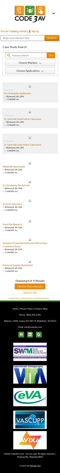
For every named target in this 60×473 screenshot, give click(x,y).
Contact (38, 309)
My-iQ (35, 31)
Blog (45, 309)
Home (16, 309)
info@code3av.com (33, 327)
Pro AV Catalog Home (14, 31)
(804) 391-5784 (33, 315)
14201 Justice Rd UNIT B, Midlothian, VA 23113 (34, 321)
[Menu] (53, 13)
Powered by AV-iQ (42, 298)
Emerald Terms (14, 298)
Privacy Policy (27, 298)
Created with (30, 466)
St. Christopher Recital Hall (16, 185)
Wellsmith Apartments (14, 166)
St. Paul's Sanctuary (12, 204)
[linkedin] (30, 334)
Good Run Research (12, 224)
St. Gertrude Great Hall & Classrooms (23, 119)
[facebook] (21, 334)
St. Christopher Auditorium (17, 93)
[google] (39, 334)
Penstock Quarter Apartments (18, 265)
